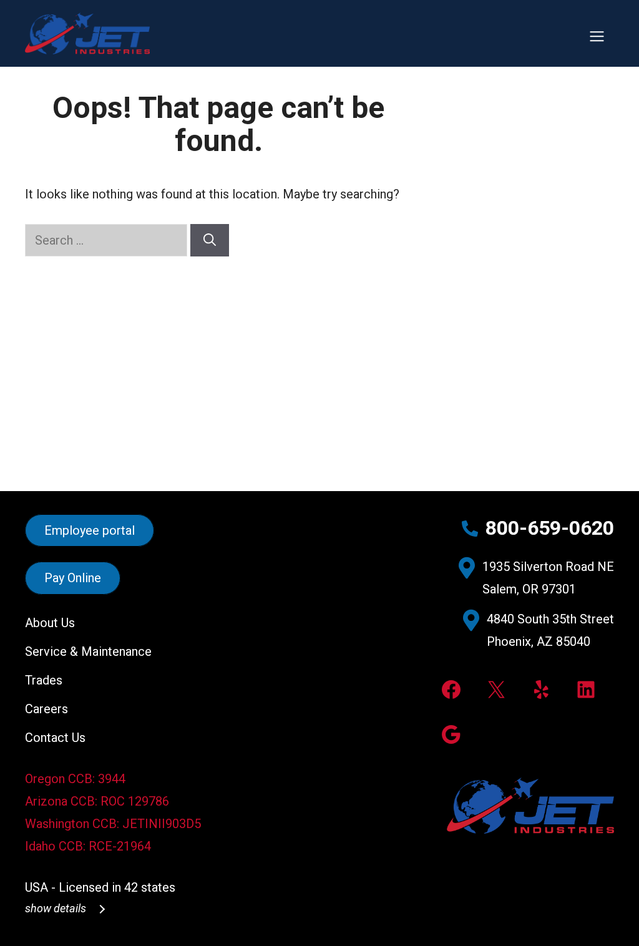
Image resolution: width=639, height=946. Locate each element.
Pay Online (72, 578)
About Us (50, 622)
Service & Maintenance (88, 651)
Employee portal (89, 530)
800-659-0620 (549, 528)
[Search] (209, 240)
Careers (46, 708)
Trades (43, 680)
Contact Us (55, 737)
